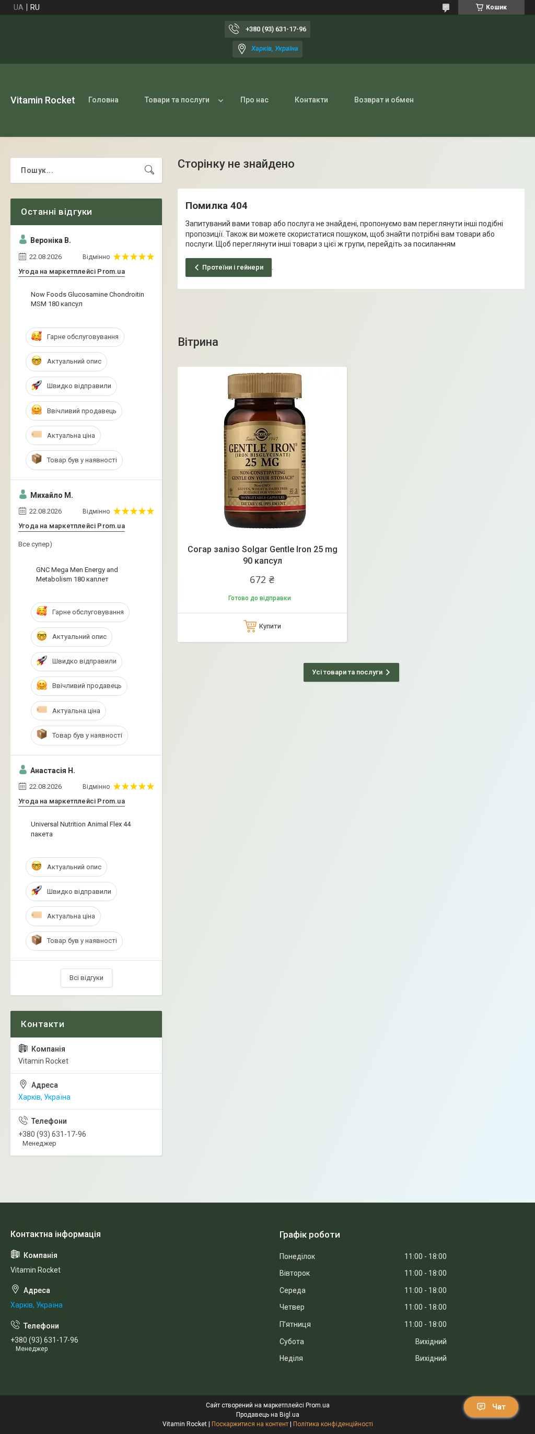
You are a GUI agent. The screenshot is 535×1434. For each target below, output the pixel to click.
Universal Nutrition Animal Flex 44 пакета (81, 828)
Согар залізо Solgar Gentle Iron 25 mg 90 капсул (263, 555)
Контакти (311, 100)
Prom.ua (318, 1405)
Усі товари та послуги (347, 672)
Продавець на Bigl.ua (267, 1414)
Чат (499, 1407)
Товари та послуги (177, 100)
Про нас (254, 100)
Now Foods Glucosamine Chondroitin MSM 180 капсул (87, 299)
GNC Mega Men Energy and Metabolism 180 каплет (77, 574)
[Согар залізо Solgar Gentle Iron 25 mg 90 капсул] (262, 451)
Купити (270, 626)
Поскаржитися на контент (250, 1424)
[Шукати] (149, 170)
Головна (103, 100)
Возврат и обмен (384, 100)
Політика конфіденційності (333, 1424)
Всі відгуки (86, 978)
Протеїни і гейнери (232, 267)
